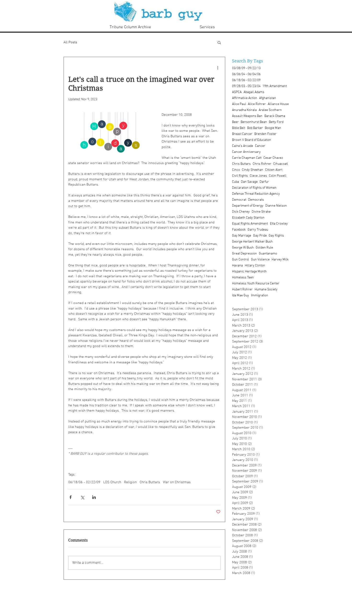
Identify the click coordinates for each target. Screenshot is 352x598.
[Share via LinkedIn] (94, 497)
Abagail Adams (254, 92)
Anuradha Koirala (244, 110)
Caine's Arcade (242, 146)
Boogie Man (273, 128)
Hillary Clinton (255, 266)
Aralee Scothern (270, 110)
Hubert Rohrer (242, 290)
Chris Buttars (150, 482)
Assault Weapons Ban (247, 116)
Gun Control (240, 260)
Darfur (264, 182)
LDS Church (112, 482)
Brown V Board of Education (251, 140)
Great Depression (244, 254)
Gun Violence (260, 260)
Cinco (236, 170)
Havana (237, 266)
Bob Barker (255, 128)
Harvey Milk (280, 260)
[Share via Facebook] (70, 497)
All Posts (70, 42)
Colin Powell (277, 176)
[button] (219, 42)
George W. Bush (243, 248)
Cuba (235, 182)
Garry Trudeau (258, 230)
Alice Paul (239, 104)
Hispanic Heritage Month (249, 272)
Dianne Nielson (276, 206)
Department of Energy (247, 206)
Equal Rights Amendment (250, 224)
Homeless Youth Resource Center (255, 284)
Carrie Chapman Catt (246, 158)
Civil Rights (240, 176)
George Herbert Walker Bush (252, 242)
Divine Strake (261, 212)
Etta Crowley (279, 224)
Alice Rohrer (257, 104)
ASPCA (237, 92)
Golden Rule (264, 248)
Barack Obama (274, 116)
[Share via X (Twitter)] (82, 497)
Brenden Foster (265, 134)
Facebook (239, 230)
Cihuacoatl (280, 164)
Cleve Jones (258, 176)
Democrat (239, 200)
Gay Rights (276, 236)
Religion (130, 482)
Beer (235, 122)
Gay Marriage (241, 236)
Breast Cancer (242, 134)
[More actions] (218, 68)
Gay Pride (260, 236)
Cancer (260, 146)
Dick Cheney (241, 212)
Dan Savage (249, 182)
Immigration (259, 295)
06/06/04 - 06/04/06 (246, 74)
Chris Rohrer (262, 164)
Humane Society (266, 290)
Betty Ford (276, 122)
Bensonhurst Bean (254, 122)
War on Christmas (177, 482)
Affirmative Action (244, 98)
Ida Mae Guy (240, 295)
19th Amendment (274, 86)
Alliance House (278, 104)
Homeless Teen (243, 278)
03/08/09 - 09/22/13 (246, 68)
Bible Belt (238, 128)
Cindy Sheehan (252, 170)
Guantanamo (268, 254)
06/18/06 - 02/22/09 (84, 482)
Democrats (256, 200)
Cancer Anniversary (246, 152)
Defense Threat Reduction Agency (256, 194)
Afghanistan (267, 98)
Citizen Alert (273, 170)
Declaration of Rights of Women (254, 188)
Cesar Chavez (273, 158)
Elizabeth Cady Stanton (248, 218)
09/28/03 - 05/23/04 (246, 86)
